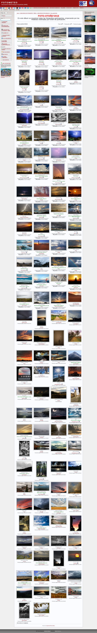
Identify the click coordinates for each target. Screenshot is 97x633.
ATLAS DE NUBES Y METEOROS (5, 36)
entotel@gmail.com (57, 384)
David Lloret (24, 233)
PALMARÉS (63, 7)
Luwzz (41, 306)
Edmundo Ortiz (75, 436)
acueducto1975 (58, 322)
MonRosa (40, 177)
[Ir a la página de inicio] (1, 10)
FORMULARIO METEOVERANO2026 (5, 26)
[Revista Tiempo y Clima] (9, 8)
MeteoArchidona (58, 109)
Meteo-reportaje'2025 (88, 56)
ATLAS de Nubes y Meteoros (41, 198)
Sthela (24, 494)
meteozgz (41, 420)
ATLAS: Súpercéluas (75, 125)
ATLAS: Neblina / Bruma (76, 286)
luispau (58, 400)
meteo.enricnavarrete (23, 109)
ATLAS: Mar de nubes (24, 268)
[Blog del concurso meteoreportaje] (6, 8)
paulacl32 (41, 327)
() (26, 43)
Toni (40, 105)
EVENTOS (82, 7)
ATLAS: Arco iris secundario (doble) (59, 181)
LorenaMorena (75, 323)
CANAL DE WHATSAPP (6, 63)
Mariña (76, 270)
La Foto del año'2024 (88, 24)
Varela (59, 568)
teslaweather (75, 41)
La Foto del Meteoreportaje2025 (88, 67)
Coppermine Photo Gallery (50, 625)
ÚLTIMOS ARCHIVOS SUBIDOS (6, 49)
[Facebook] (20, 8)
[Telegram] (28, 8)
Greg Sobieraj (75, 108)
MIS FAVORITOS (6, 59)
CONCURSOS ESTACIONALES (43, 13)
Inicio (18, 13)
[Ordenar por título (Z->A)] (62, 24)
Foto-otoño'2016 (54, 13)
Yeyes (24, 363)
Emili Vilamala (40, 123)
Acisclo (58, 600)
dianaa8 (41, 199)
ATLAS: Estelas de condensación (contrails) (24, 436)
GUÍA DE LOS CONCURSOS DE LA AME (41, 7)
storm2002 (23, 64)
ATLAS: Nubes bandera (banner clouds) (24, 396)
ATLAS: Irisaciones (41, 234)
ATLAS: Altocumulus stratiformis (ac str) (59, 267)
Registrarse (12, 9)
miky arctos (41, 285)
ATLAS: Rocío (58, 283)
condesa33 (24, 343)
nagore (58, 215)
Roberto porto (57, 124)
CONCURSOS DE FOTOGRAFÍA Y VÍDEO (5, 30)
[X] (17, 8)
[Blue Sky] (14, 8)
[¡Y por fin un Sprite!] (90, 31)
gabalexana (76, 287)
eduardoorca (24, 600)
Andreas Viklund (47, 631)
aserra (41, 597)
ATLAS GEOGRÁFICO (7, 38)
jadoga (59, 252)
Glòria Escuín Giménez (24, 217)
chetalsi (75, 597)
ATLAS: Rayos (24, 61)
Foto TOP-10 (24, 42)
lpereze (24, 420)
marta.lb (75, 472)
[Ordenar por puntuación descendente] (71, 24)
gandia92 (41, 451)
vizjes (59, 232)
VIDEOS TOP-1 (76, 7)
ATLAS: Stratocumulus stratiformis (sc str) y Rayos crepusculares (76, 216)
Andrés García (24, 322)
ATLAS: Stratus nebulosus (41, 492)
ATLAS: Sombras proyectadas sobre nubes (24, 107)
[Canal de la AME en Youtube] (12, 8)
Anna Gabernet (57, 182)
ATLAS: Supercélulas (24, 87)
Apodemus (41, 398)
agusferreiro (75, 218)
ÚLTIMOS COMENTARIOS (4, 57)
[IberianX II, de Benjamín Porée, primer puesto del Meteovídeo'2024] (90, 52)
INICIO (4, 15)
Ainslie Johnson (58, 631)
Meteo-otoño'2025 (88, 15)
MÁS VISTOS (5, 54)
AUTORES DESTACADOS (4, 41)
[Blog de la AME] (3, 8)
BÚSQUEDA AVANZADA (4, 22)
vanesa (58, 284)
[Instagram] (22, 8)
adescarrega (23, 43)
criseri (59, 347)
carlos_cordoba (76, 510)
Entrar (17, 9)
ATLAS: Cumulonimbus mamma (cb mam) (24, 41)
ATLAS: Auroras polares (59, 61)
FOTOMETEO (9, 2)
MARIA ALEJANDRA (76, 378)
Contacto (5, 9)
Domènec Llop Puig (75, 177)
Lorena (41, 269)
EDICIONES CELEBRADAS (55, 7)
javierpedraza (24, 474)
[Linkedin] (25, 8)
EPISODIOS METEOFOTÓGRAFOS (5, 44)
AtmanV (76, 199)
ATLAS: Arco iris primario (76, 269)
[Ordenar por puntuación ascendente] (70, 24)
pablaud (41, 362)
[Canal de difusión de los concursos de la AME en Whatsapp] (30, 8)
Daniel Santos (24, 125)
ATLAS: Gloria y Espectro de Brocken (75, 61)
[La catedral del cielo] (90, 21)
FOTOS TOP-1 (69, 7)
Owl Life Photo (24, 198)
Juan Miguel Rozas (58, 526)
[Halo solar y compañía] (90, 42)
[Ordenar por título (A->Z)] (61, 24)
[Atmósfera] (90, 63)
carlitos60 (40, 479)
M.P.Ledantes (58, 437)
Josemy (40, 42)
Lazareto (57, 143)
